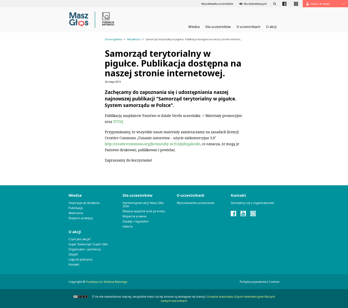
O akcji (75, 231)
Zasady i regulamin (136, 221)
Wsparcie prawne (134, 216)
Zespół (73, 254)
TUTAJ (118, 121)
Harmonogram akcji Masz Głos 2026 (143, 204)
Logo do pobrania (80, 259)
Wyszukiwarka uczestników (195, 203)
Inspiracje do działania (84, 203)
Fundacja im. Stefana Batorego (106, 282)
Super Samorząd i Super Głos (88, 244)
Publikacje (76, 208)
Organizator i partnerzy (85, 249)
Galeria (127, 226)
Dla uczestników (137, 195)
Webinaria (76, 213)
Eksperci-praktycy (81, 218)
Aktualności (134, 39)
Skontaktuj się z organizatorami (252, 203)
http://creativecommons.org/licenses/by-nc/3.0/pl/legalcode (152, 144)
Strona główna (114, 39)
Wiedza (75, 195)
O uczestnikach (190, 195)
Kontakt (74, 264)
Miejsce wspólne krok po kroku (144, 211)
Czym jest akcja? (80, 239)
